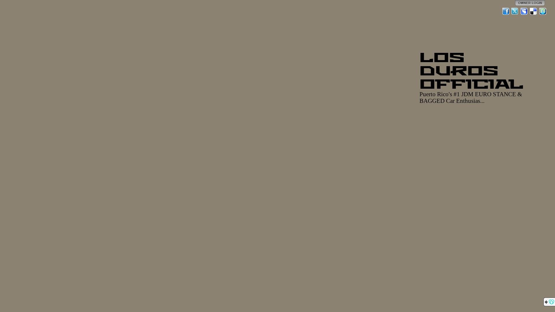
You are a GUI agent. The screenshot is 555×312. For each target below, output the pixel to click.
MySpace (524, 11)
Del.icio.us (534, 11)
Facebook (506, 11)
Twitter (515, 11)
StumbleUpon (543, 11)
